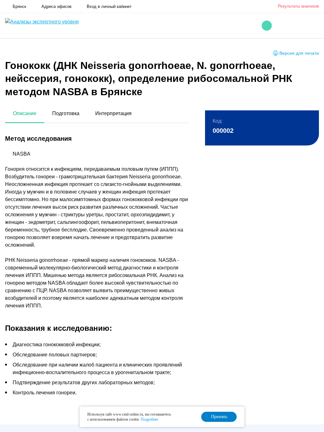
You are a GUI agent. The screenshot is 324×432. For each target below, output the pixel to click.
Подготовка (65, 113)
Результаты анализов (298, 6)
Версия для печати (299, 53)
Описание (24, 113)
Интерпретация (113, 113)
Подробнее (149, 419)
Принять (219, 416)
